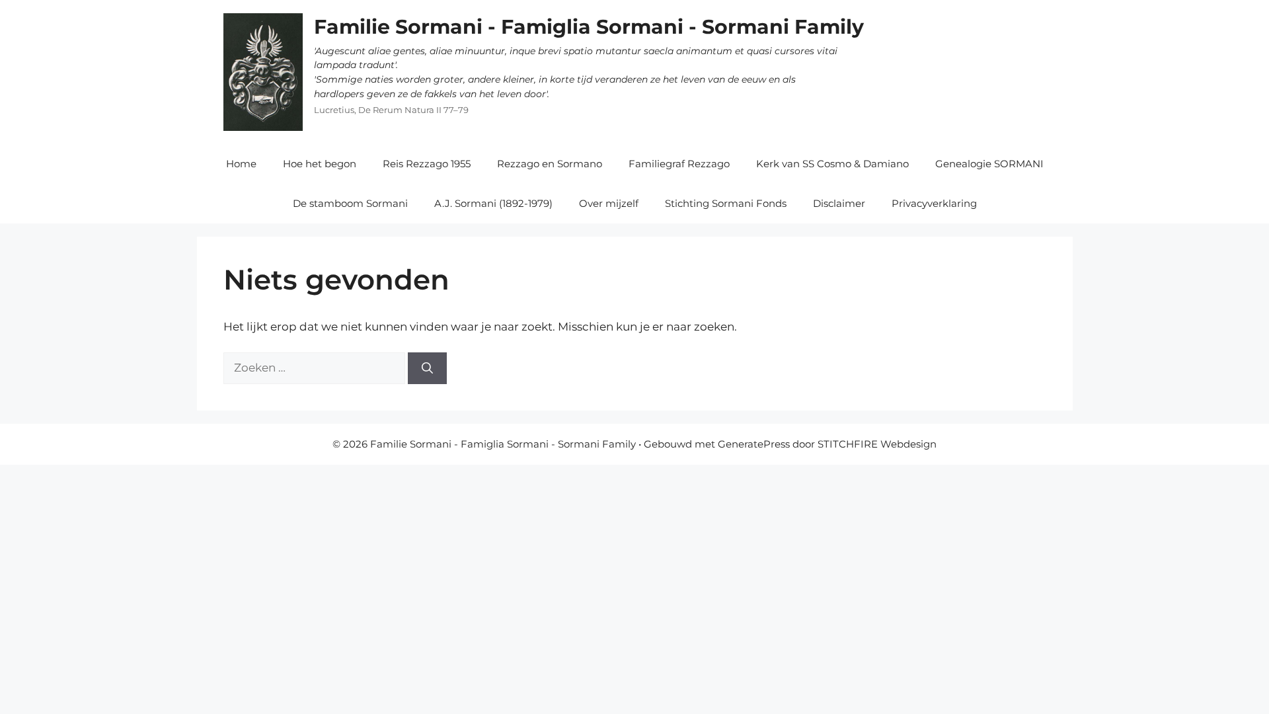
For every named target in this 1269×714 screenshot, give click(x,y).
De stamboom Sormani (350, 203)
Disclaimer (839, 203)
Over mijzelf (608, 203)
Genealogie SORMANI (989, 163)
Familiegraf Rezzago (679, 163)
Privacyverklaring (934, 203)
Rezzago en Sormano (549, 163)
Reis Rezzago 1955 (427, 163)
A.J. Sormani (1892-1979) (493, 203)
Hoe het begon (319, 163)
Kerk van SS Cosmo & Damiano (832, 163)
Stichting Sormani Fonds (726, 203)
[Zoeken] (427, 368)
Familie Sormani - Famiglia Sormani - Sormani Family (589, 27)
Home (241, 163)
